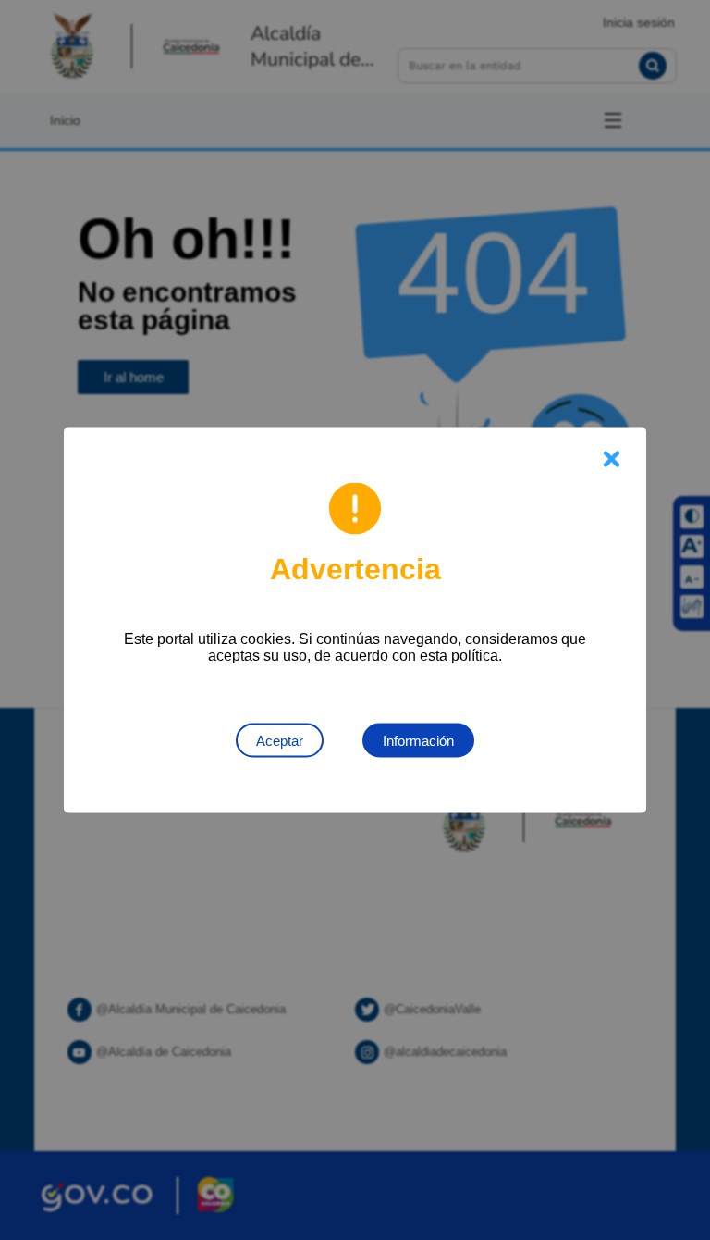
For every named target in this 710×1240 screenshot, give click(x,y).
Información (418, 741)
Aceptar (279, 741)
